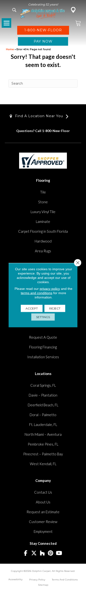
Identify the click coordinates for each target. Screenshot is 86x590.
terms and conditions (36, 293)
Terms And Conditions (65, 579)
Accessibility (15, 579)
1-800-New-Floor (56, 131)
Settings (43, 317)
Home (10, 49)
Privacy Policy (37, 579)
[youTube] (59, 553)
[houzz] (42, 553)
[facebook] (25, 553)
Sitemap (43, 584)
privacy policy (50, 288)
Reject (54, 308)
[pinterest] (50, 553)
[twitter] (34, 553)
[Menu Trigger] (6, 23)
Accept (32, 308)
